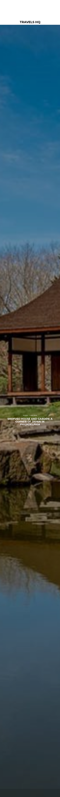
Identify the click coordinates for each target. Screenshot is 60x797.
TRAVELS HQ (30, 22)
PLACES (25, 415)
